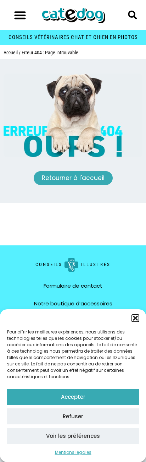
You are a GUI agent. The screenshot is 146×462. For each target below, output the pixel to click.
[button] (135, 318)
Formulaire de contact (73, 285)
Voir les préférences (73, 436)
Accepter (73, 397)
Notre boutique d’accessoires (73, 303)
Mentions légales (73, 452)
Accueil (11, 52)
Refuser (73, 416)
